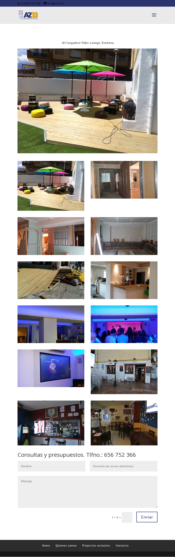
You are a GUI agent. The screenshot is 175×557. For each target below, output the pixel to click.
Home (46, 545)
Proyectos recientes (96, 545)
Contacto (122, 545)
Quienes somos (66, 545)
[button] (51, 186)
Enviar (147, 517)
